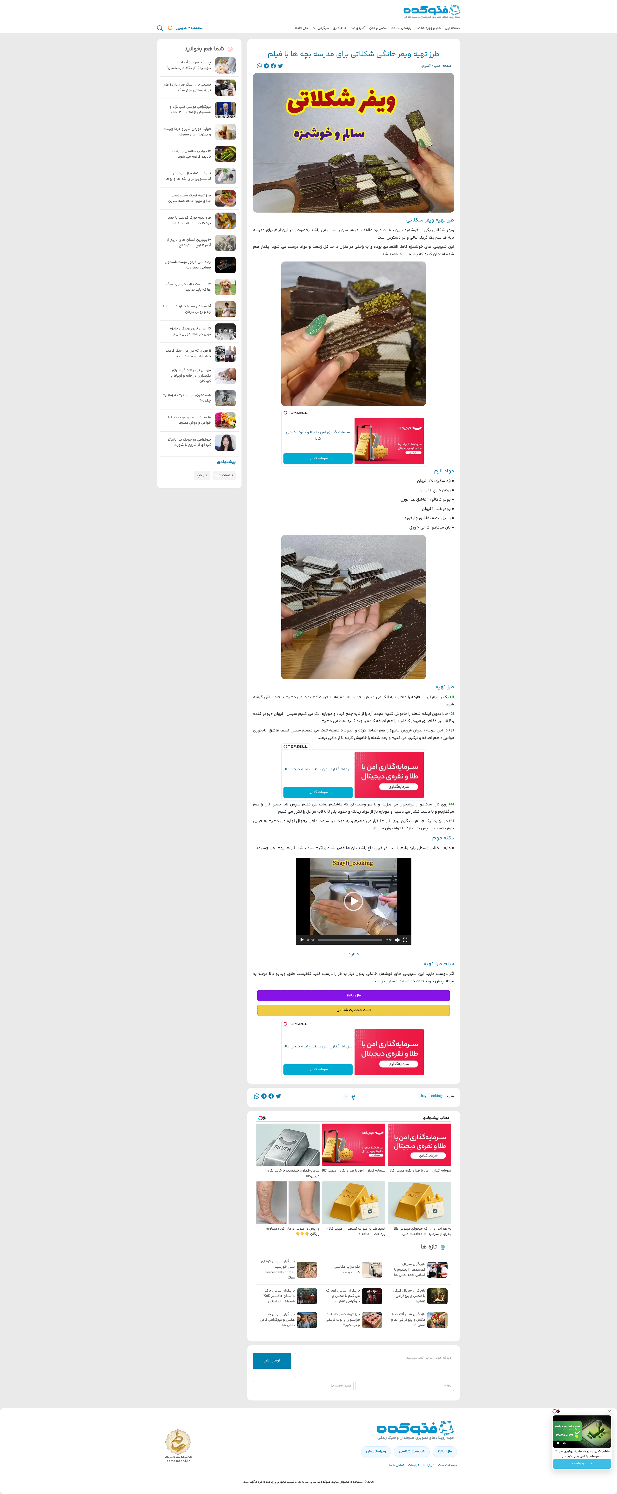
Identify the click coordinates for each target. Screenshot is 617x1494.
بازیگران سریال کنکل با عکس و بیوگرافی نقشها (409, 1296)
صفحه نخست (447, 1465)
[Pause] (558, 1443)
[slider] (350, 940)
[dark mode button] (169, 28)
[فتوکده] (432, 11)
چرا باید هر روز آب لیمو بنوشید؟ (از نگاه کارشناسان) (189, 65)
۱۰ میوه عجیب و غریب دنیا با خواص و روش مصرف (189, 420)
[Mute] (565, 1443)
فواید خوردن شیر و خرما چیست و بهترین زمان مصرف (187, 132)
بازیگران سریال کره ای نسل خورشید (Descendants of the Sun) (278, 1270)
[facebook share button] (273, 66)
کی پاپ (202, 475)
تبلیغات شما (224, 475)
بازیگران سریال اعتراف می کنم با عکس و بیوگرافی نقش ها (343, 1296)
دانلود (353, 954)
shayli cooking (431, 1096)
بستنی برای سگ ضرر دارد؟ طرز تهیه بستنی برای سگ (187, 87)
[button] (353, 901)
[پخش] (302, 940)
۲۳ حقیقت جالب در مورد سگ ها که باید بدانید (188, 287)
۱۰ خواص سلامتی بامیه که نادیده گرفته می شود (191, 154)
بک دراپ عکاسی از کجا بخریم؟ (345, 1269)
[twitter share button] (280, 66)
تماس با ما (396, 1465)
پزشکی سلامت (401, 28)
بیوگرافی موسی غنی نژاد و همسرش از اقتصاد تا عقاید (190, 109)
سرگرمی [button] (323, 28)
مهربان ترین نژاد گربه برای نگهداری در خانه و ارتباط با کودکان (190, 376)
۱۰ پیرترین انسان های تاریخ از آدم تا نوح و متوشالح (189, 242)
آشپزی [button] (360, 28)
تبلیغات (413, 1465)
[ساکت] (397, 940)
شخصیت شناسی (412, 1451)
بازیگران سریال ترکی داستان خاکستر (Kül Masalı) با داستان (279, 1296)
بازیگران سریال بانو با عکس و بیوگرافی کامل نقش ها (277, 1320)
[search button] (160, 28)
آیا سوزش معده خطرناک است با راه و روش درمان (187, 309)
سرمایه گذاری (318, 458)
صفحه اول (452, 28)
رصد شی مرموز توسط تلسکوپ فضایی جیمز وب (187, 265)
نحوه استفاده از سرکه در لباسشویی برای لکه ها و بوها (188, 176)
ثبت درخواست (582, 1464)
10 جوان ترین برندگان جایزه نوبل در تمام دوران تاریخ (190, 331)
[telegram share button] (266, 66)
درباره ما (428, 1465)
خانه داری (339, 28)
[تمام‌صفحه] (405, 940)
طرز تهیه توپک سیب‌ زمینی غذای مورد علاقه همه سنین (189, 198)
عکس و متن (378, 28)
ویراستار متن (376, 1451)
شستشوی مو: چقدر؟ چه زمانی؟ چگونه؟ (187, 398)
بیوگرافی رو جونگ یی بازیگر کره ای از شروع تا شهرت (189, 442)
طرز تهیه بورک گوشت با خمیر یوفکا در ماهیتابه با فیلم (189, 220)
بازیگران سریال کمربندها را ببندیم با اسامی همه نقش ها (409, 1270)
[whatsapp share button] (259, 66)
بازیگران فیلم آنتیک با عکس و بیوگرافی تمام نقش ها (408, 1320)
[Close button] (609, 1411)
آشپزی (426, 66)
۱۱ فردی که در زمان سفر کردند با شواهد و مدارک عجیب (188, 353)
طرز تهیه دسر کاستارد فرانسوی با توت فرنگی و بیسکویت (343, 1320)
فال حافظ (301, 28)
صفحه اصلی (442, 66)
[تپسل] (285, 413)
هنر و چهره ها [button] (431, 28)
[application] (353, 901)
